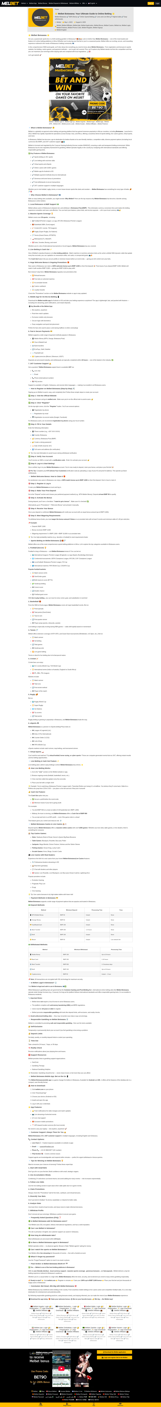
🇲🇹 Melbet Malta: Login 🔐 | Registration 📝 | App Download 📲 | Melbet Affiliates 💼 (93, 1308)
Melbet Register (87, 27)
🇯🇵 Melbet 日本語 (81, 1399)
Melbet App (33, 3)
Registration (67, 1405)
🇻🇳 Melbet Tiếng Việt (109, 1394)
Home (57, 9)
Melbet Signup (98, 27)
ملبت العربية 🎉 (60, 1397)
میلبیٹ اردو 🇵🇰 (50, 1397)
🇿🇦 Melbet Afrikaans (90, 1391)
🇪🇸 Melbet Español (38, 1394)
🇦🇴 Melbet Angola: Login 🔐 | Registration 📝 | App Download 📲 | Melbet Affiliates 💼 (41, 1308)
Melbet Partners (62, 27)
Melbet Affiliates (67, 25)
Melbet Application (87, 25)
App (94, 1405)
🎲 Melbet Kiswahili (66, 1394)
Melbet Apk (76, 25)
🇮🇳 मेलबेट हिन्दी (92, 1397)
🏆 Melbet (34, 1391)
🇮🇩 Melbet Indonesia (105, 1391)
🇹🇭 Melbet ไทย (124, 1397)
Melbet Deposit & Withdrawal (58, 3)
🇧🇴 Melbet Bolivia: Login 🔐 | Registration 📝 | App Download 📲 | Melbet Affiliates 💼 (119, 1308)
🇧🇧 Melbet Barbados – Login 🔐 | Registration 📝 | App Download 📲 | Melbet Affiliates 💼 (67, 1309)
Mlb (83, 3)
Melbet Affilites (74, 3)
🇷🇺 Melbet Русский (38, 1397)
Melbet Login (126, 25)
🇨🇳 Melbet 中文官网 (68, 1399)
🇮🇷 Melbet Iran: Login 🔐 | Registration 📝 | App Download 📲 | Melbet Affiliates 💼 (41, 1330)
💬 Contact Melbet (64, 1391)
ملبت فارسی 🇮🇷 (71, 1397)
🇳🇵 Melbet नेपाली (82, 1397)
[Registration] (67, 1404)
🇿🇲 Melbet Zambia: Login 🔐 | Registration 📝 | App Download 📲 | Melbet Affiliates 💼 (93, 1330)
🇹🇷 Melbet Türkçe (123, 1394)
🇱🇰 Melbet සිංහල (114, 1397)
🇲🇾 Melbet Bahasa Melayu (121, 1391)
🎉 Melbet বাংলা (102, 1397)
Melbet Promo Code (74, 27)
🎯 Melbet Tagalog (95, 1394)
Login (41, 1405)
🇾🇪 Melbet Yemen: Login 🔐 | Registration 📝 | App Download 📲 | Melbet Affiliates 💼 (119, 1330)
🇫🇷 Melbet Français (52, 1394)
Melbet (23, 3)
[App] (94, 1404)
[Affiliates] (120, 1404)
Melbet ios (117, 25)
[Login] (41, 1404)
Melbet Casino (109, 25)
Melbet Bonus (42, 3)
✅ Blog (41, 1391)
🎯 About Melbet (51, 1391)
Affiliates (120, 1405)
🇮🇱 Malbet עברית (77, 1391)
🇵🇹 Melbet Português (80, 1394)
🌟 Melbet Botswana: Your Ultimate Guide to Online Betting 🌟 (85, 14)
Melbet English (62, 30)
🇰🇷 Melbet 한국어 (93, 1399)
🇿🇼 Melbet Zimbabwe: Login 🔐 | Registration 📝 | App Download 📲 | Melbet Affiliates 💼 (67, 1331)
